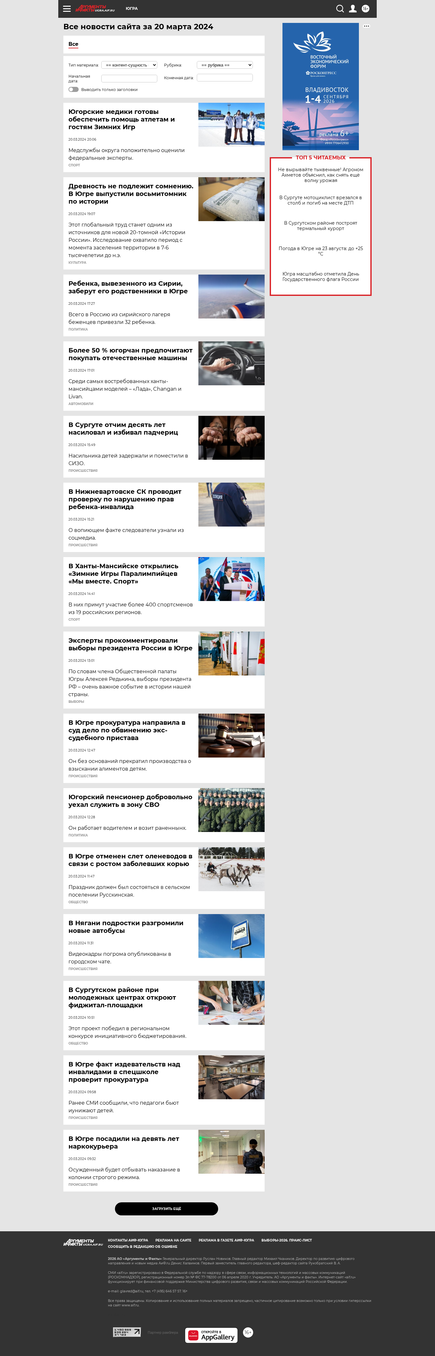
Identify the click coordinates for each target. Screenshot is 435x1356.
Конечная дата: (179, 77)
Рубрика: (173, 65)
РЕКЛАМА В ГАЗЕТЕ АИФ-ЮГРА (226, 1240)
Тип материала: (83, 65)
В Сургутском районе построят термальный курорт (320, 225)
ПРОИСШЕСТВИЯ (82, 470)
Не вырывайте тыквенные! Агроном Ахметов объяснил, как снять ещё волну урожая (320, 175)
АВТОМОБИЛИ (80, 404)
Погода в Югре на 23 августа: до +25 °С (321, 251)
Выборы (76, 701)
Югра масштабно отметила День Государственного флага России (320, 276)
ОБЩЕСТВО (78, 902)
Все (73, 44)
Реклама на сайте (173, 1240)
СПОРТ (74, 165)
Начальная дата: (79, 78)
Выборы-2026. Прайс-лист (286, 1240)
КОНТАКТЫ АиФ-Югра (128, 1240)
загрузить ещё (166, 1209)
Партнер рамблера (163, 1332)
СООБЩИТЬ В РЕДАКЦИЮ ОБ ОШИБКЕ (142, 1247)
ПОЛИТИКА (78, 329)
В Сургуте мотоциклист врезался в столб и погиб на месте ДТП (320, 200)
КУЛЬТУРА (77, 262)
